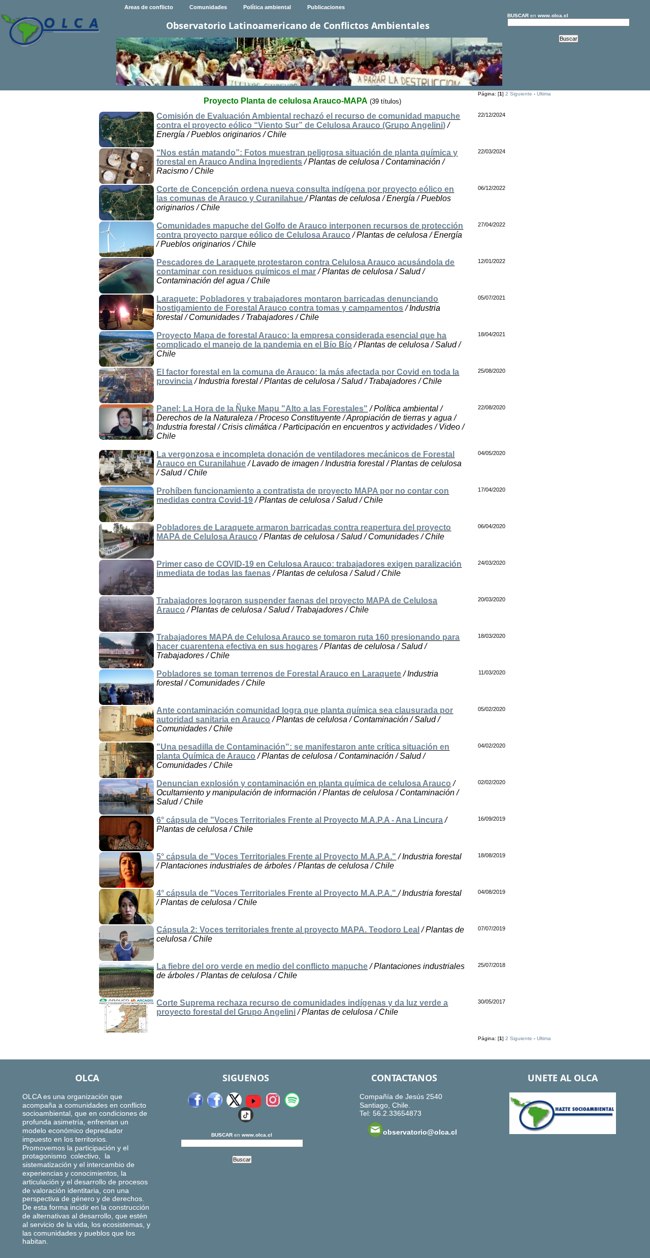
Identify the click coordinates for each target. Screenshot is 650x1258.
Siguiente (521, 93)
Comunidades (208, 7)
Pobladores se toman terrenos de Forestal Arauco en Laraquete (278, 673)
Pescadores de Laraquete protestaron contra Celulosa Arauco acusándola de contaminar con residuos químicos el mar (305, 267)
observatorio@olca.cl (420, 1132)
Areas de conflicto (148, 7)
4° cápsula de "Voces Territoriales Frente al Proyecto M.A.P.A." (277, 893)
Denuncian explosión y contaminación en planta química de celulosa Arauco (303, 783)
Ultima (544, 93)
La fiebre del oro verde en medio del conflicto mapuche (262, 966)
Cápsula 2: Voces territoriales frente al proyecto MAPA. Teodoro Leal (287, 929)
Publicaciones (326, 7)
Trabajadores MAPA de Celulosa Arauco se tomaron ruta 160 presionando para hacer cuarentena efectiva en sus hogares (308, 642)
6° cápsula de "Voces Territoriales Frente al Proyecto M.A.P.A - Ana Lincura (299, 820)
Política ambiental (267, 7)
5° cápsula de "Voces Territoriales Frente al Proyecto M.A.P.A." (276, 856)
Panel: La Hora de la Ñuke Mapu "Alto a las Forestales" (262, 408)
